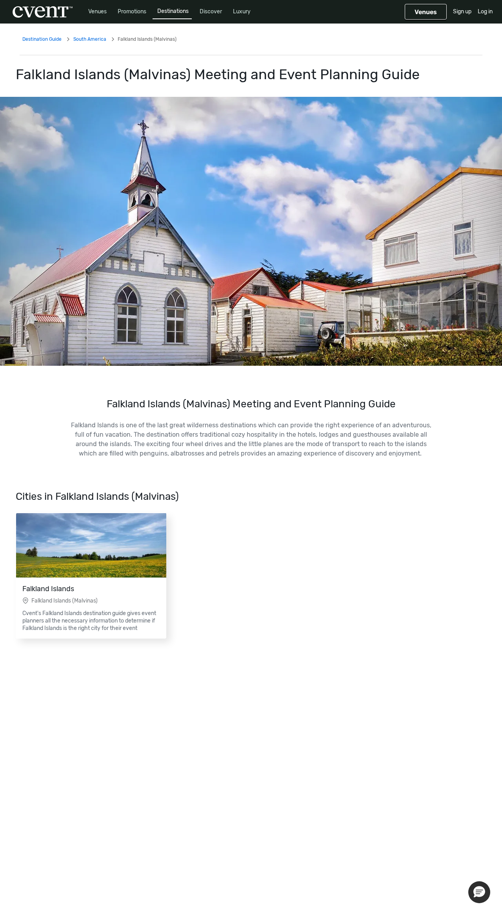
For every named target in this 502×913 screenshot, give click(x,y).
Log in (485, 11)
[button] (479, 892)
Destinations (173, 11)
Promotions (132, 11)
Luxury (242, 11)
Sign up (462, 11)
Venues (97, 11)
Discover (211, 11)
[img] (251, 231)
